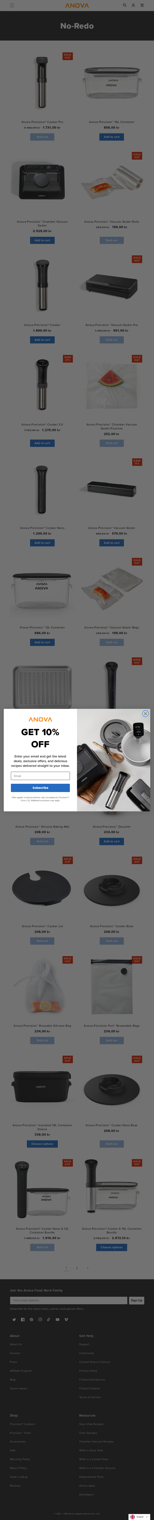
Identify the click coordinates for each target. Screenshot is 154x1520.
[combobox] (139, 1517)
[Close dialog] (145, 713)
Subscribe (40, 788)
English (140, 1516)
